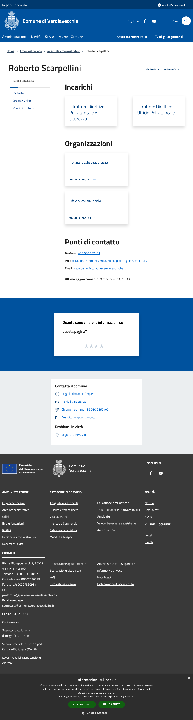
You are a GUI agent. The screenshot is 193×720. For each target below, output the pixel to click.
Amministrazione (31, 51)
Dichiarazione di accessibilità (115, 584)
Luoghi (149, 535)
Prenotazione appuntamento (68, 563)
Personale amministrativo (63, 51)
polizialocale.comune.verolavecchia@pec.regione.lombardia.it (110, 260)
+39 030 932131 (89, 253)
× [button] (188, 678)
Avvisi (148, 516)
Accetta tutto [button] (81, 704)
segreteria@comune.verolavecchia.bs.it (28, 605)
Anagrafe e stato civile (64, 503)
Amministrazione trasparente (116, 563)
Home (10, 51)
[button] (96, 713)
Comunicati (152, 510)
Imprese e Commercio (63, 523)
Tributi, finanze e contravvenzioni (118, 509)
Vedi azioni (170, 69)
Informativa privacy (109, 570)
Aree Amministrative (15, 510)
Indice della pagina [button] (23, 81)
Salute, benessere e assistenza (116, 523)
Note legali (104, 577)
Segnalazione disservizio (65, 570)
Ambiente (103, 516)
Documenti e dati (13, 543)
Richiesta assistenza (63, 584)
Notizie (149, 503)
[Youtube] (152, 20)
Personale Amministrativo (19, 537)
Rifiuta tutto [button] (112, 704)
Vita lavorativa (59, 516)
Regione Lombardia (14, 5)
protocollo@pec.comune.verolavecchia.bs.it (31, 595)
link (133, 696)
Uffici (5, 516)
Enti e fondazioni (13, 523)
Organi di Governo (13, 503)
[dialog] (96, 697)
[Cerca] (186, 20)
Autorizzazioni (106, 530)
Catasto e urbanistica (63, 530)
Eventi (149, 542)
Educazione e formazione (113, 503)
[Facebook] (143, 20)
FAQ (52, 577)
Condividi (150, 69)
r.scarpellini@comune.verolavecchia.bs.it (100, 268)
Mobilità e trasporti (62, 537)
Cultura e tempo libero (64, 510)
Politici (6, 530)
